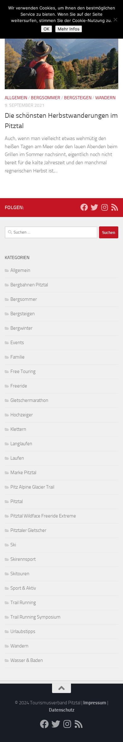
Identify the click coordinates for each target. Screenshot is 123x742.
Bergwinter (21, 328)
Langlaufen (21, 444)
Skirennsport (23, 559)
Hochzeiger (21, 415)
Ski (13, 545)
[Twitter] (94, 207)
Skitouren (19, 574)
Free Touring (23, 371)
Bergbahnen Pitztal (29, 285)
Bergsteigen (77, 97)
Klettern (18, 429)
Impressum (94, 703)
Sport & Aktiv (23, 588)
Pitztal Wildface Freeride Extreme (43, 516)
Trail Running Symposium (35, 617)
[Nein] (115, 19)
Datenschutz (61, 710)
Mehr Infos (68, 28)
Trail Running (23, 602)
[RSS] (114, 207)
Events (17, 342)
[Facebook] (84, 207)
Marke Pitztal (23, 472)
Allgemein (16, 97)
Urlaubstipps (22, 631)
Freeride (18, 386)
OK (47, 28)
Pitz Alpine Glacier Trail (32, 487)
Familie (17, 357)
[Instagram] (104, 207)
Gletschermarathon (29, 400)
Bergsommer (45, 97)
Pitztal (16, 501)
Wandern (105, 97)
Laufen (17, 458)
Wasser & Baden (26, 660)
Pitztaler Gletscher (28, 530)
